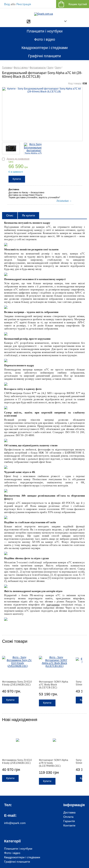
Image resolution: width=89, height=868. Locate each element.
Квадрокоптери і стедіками (45, 48)
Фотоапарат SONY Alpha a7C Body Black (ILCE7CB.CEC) (53, 684)
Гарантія (69, 821)
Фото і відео (44, 39)
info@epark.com (15, 823)
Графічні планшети (44, 56)
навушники (53, 604)
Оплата (68, 816)
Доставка (69, 812)
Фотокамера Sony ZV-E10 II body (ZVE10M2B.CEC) (17, 683)
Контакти (69, 825)
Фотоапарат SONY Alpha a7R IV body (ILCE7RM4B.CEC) (53, 763)
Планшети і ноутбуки (45, 31)
